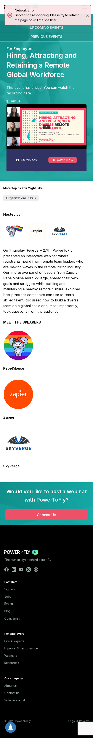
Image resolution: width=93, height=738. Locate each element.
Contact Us (46, 515)
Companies (12, 618)
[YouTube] (21, 569)
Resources (11, 663)
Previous (46, 36)
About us (10, 686)
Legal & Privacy (78, 721)
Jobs (7, 596)
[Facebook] (6, 569)
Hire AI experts (14, 641)
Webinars (10, 655)
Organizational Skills (21, 198)
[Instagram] (28, 569)
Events (9, 603)
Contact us (11, 693)
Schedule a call (15, 700)
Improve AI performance (21, 648)
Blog (7, 611)
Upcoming (46, 27)
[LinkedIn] (14, 569)
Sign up (9, 589)
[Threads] (36, 569)
